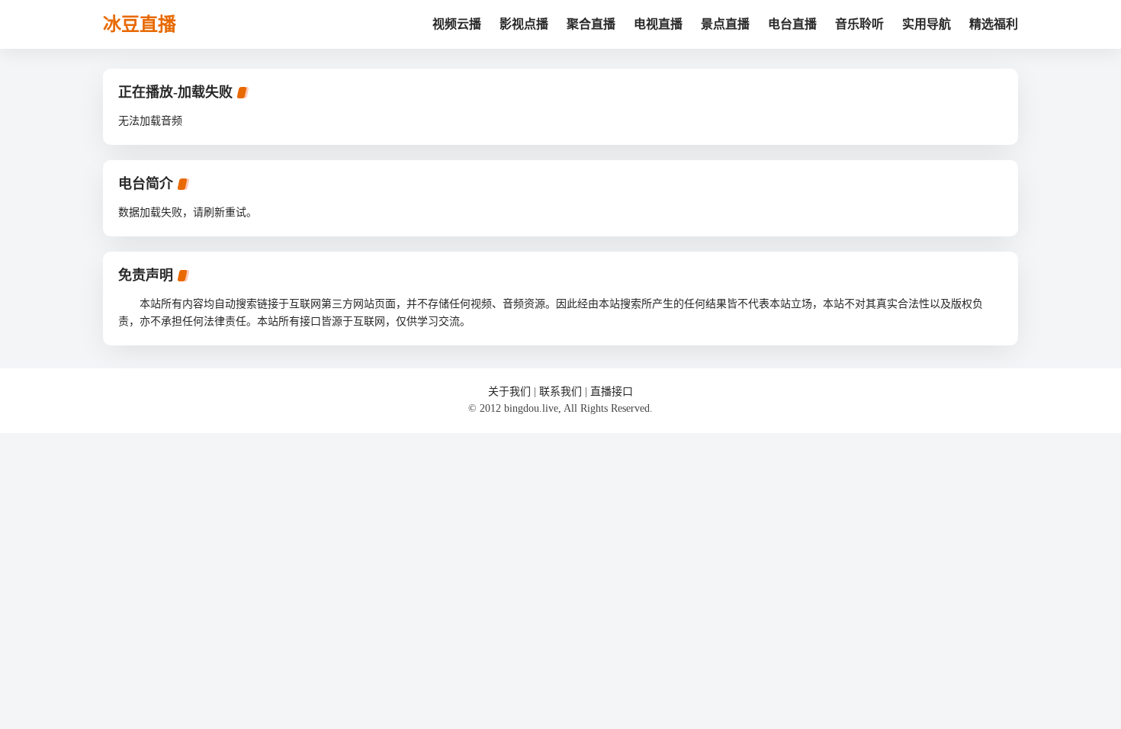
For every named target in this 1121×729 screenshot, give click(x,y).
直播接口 (611, 391)
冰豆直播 (139, 24)
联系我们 (560, 391)
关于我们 (509, 391)
